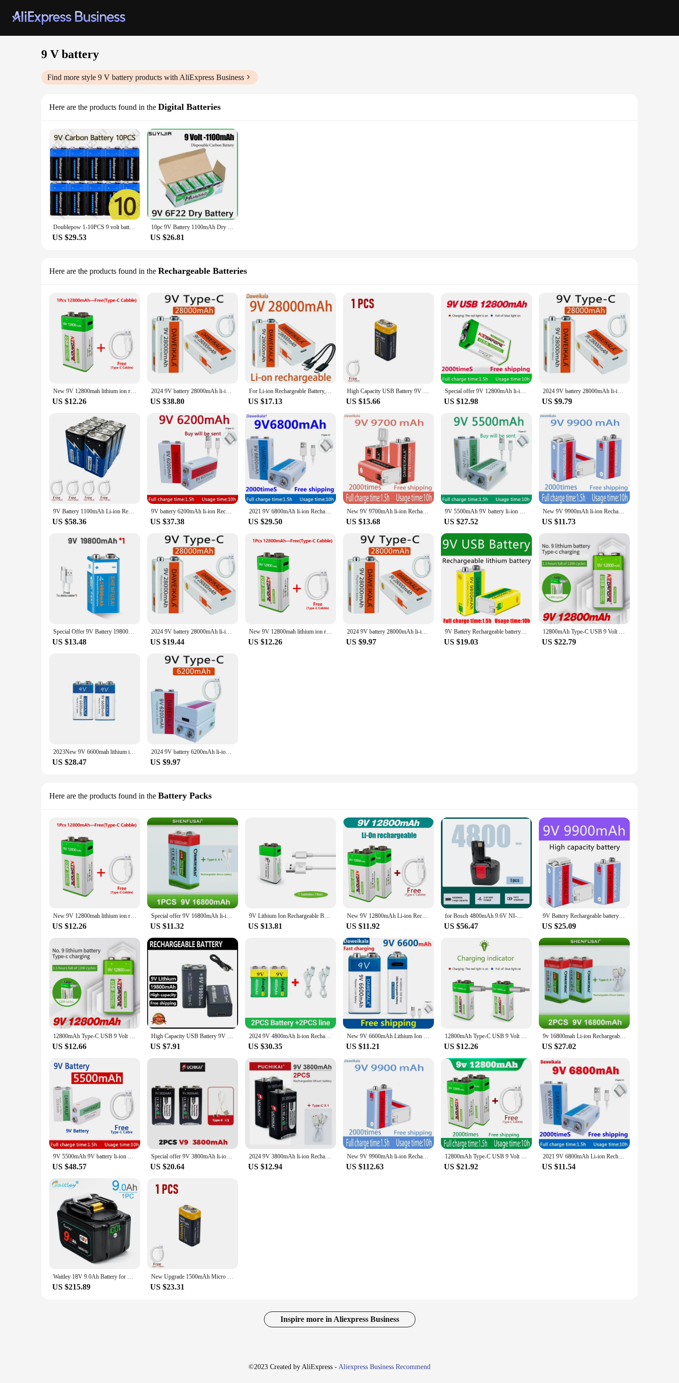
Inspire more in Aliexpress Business (339, 1319)
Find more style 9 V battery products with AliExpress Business (145, 77)
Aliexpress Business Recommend (384, 1367)
